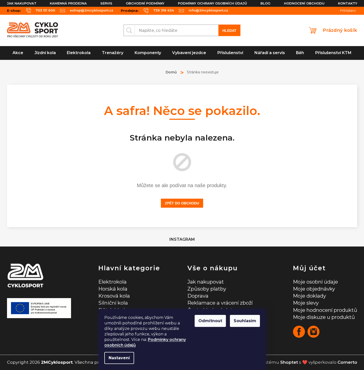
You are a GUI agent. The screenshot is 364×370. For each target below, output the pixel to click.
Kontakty (347, 3)
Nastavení (119, 357)
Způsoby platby (206, 289)
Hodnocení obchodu (304, 3)
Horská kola (112, 289)
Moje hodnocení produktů (325, 310)
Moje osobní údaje (315, 282)
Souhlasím (245, 320)
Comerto (347, 362)
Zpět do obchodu (182, 203)
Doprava (197, 296)
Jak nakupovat (22, 3)
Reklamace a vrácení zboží (220, 303)
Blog (265, 3)
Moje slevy (306, 303)
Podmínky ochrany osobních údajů (212, 3)
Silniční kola (113, 303)
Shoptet (289, 362)
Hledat (229, 31)
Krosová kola (114, 296)
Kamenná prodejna (68, 3)
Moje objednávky (314, 289)
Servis (106, 3)
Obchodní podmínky (145, 3)
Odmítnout (210, 320)
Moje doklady (309, 296)
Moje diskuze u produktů (324, 317)
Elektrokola (112, 282)
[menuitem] (18, 53)
